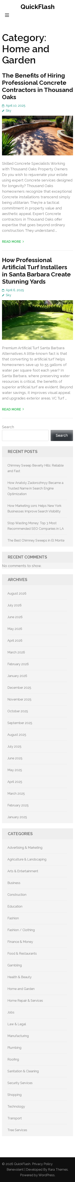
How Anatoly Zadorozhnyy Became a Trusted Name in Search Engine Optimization (35, 488)
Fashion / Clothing (21, 930)
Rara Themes (58, 1169)
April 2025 (14, 782)
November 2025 (19, 699)
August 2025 (16, 735)
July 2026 (14, 605)
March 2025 (16, 793)
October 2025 (17, 711)
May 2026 (14, 629)
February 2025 (18, 805)
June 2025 (14, 758)
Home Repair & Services (25, 1000)
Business (13, 883)
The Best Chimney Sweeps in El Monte (35, 540)
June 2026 (15, 617)
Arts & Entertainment (22, 871)
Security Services (20, 1083)
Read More (11, 242)
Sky (8, 110)
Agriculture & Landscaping (26, 859)
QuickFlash (38, 6)
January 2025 (17, 817)
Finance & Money (20, 942)
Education (14, 906)
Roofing (13, 1059)
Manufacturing (18, 1036)
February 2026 (18, 664)
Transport (14, 1118)
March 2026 (16, 652)
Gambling (14, 965)
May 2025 (14, 770)
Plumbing (14, 1048)
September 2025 (19, 723)
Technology (16, 1106)
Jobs (10, 1012)
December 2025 (19, 688)
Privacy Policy (42, 1164)
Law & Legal (16, 1024)
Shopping (14, 1095)
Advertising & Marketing (24, 848)
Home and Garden (21, 989)
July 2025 (14, 746)
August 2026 (16, 593)
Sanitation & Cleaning (23, 1071)
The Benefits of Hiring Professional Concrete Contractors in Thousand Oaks (37, 86)
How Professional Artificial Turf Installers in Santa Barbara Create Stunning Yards (36, 271)
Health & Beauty (19, 977)
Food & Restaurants (22, 953)
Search (8, 427)
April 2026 (14, 640)
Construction (16, 895)
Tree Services (17, 1130)
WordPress (46, 1175)
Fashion (13, 918)
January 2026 (17, 676)
